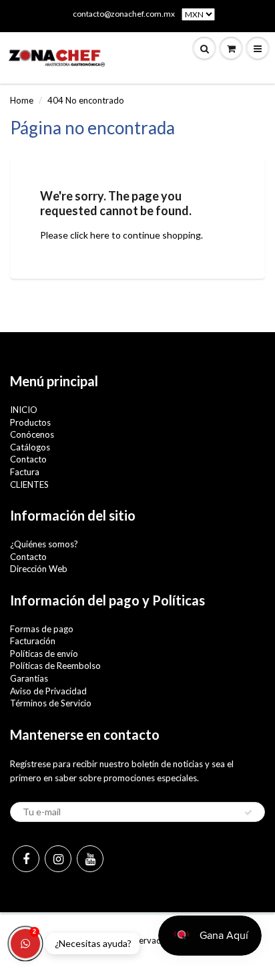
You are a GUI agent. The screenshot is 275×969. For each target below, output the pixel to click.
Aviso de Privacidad (48, 691)
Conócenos (32, 434)
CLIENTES (29, 484)
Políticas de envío (44, 653)
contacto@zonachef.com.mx (124, 14)
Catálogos (30, 447)
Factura (24, 471)
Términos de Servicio (50, 703)
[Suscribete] (248, 812)
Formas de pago (41, 629)
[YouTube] (90, 858)
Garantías (29, 678)
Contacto (28, 459)
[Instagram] (58, 858)
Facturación (32, 641)
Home (21, 100)
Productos (30, 422)
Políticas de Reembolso (55, 665)
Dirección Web (38, 568)
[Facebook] (26, 858)
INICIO (23, 409)
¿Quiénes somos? (44, 544)
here (99, 235)
